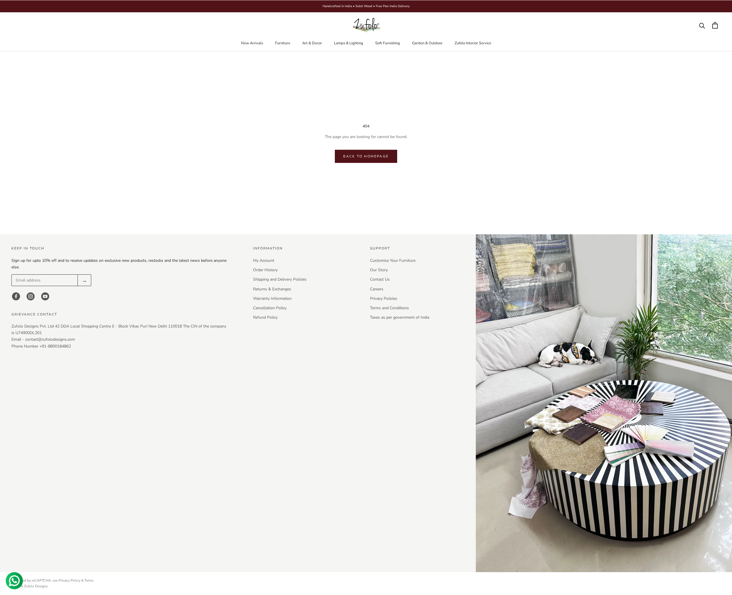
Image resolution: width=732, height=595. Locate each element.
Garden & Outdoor (427, 43)
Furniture (282, 43)
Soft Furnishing (387, 43)
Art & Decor (312, 43)
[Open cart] (715, 25)
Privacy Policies (383, 298)
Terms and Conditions (389, 308)
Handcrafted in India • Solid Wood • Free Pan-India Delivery (366, 6)
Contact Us (380, 279)
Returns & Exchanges (272, 289)
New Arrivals (252, 43)
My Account (263, 260)
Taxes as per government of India (399, 317)
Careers (376, 289)
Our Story (379, 270)
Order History (265, 270)
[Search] (702, 25)
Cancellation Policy (270, 308)
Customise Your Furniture (392, 260)
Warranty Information (272, 298)
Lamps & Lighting (348, 43)
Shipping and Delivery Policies (280, 279)
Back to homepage (366, 156)
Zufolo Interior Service (473, 43)
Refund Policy (265, 317)
